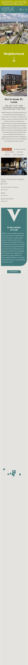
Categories (13, 271)
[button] (26, 9)
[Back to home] (7, 9)
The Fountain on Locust (9, 187)
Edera (3, 193)
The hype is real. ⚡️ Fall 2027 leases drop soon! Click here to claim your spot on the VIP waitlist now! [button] (14, 3)
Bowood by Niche (7, 199)
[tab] (7, 149)
